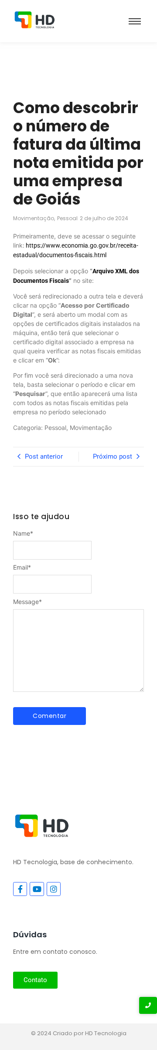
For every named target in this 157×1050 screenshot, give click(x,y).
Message (27, 602)
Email (22, 567)
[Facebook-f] (20, 889)
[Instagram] (54, 889)
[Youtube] (37, 889)
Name (23, 533)
